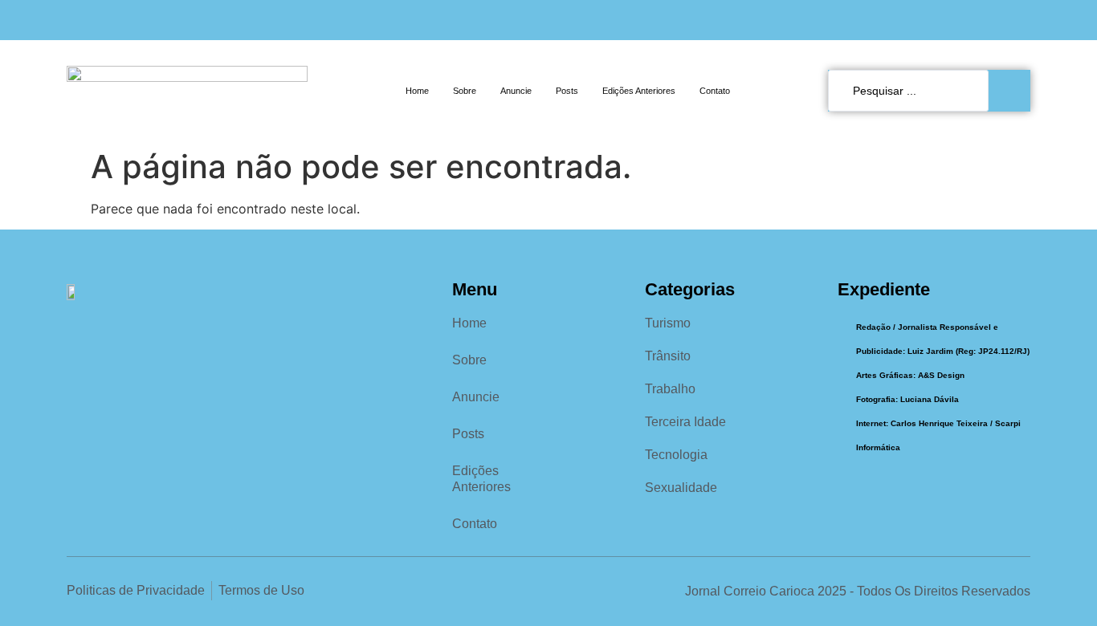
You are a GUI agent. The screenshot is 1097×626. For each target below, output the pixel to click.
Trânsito (668, 356)
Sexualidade (681, 487)
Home (417, 91)
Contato (714, 91)
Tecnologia (676, 454)
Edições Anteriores (638, 91)
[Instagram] (996, 20)
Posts (567, 91)
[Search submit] (1013, 90)
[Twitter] (1023, 20)
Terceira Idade (685, 422)
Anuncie (516, 91)
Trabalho (670, 389)
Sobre (464, 91)
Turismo (668, 323)
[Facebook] (968, 20)
